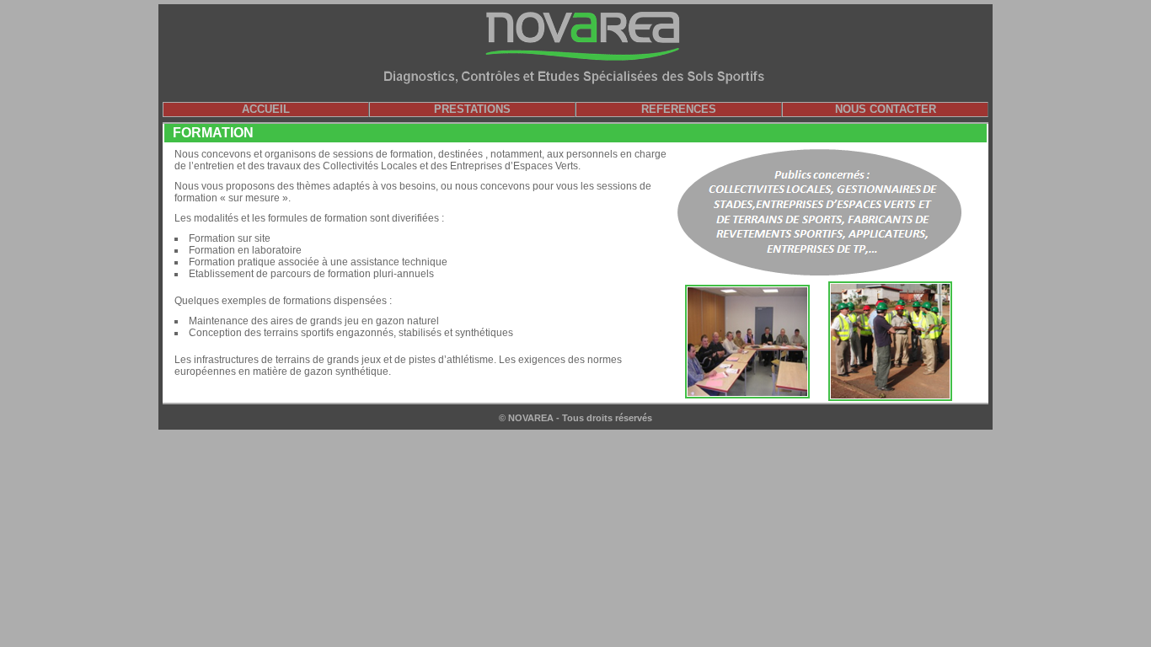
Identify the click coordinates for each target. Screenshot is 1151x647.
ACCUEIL (266, 109)
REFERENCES (678, 109)
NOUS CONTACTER (885, 109)
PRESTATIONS (472, 109)
